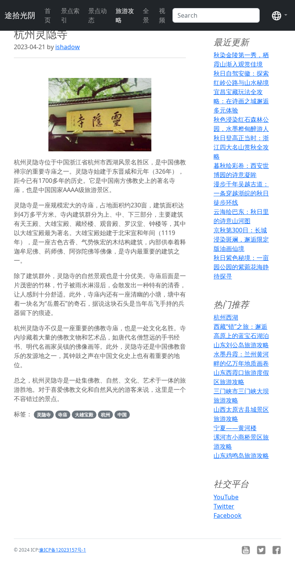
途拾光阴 (20, 15)
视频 (162, 15)
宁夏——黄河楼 (235, 428)
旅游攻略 (125, 15)
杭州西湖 (226, 317)
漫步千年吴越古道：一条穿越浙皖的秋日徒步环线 (241, 193)
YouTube (226, 497)
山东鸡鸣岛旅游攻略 (241, 455)
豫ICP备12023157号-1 (62, 550)
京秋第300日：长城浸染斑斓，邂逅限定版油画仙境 (241, 239)
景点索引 (70, 15)
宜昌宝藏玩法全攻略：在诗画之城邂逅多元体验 (241, 101)
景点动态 (97, 15)
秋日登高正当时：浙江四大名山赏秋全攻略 (241, 147)
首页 (48, 15)
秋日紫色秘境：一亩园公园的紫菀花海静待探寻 (241, 267)
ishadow (67, 47)
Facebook (228, 515)
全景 (146, 15)
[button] (279, 15)
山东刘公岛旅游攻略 (241, 345)
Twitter (224, 506)
